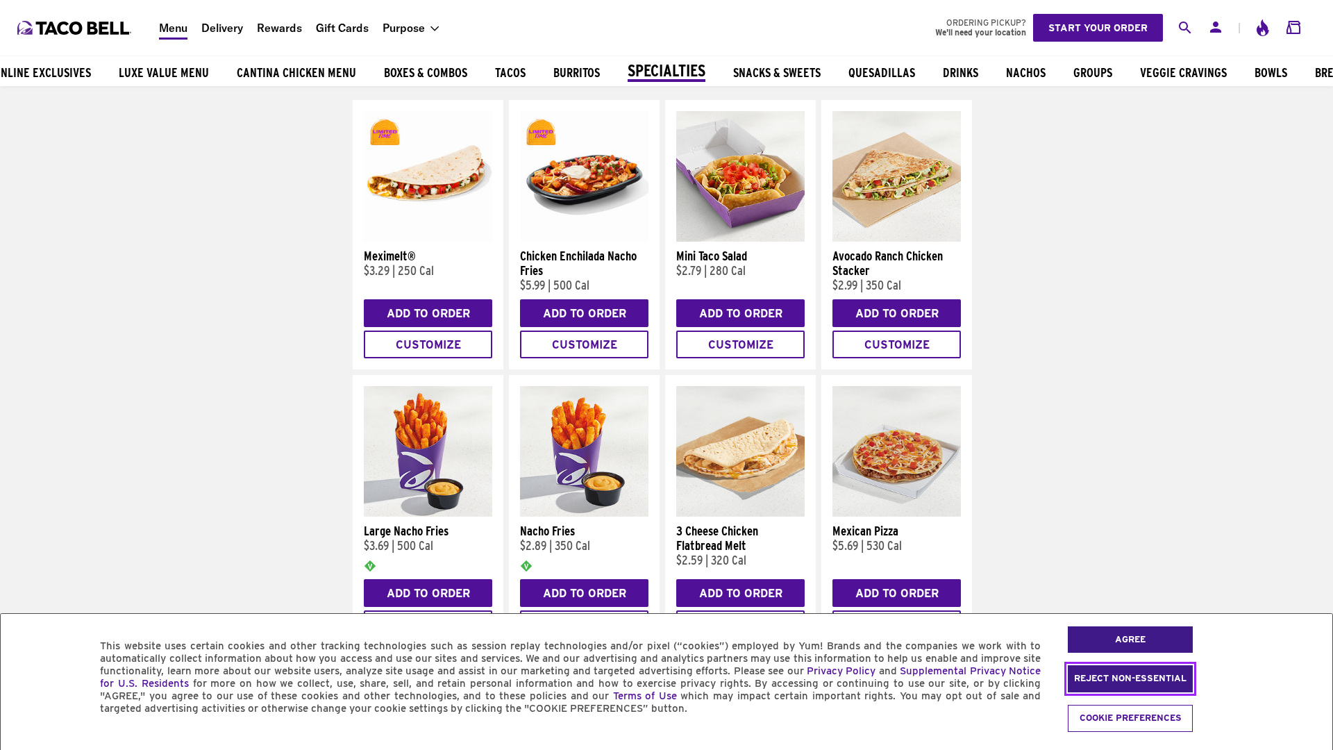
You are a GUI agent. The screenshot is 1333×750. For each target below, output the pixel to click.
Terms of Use (645, 696)
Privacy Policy (841, 671)
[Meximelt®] (428, 238)
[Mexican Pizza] (896, 513)
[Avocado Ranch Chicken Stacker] (896, 238)
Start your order (1098, 27)
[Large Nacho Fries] (428, 513)
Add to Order (428, 313)
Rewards (279, 28)
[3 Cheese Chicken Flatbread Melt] (740, 513)
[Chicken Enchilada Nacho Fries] (584, 238)
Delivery (222, 28)
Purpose (404, 28)
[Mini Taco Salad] (740, 238)
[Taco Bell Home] (75, 28)
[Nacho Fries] (584, 513)
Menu (173, 28)
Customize (428, 344)
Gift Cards (342, 28)
